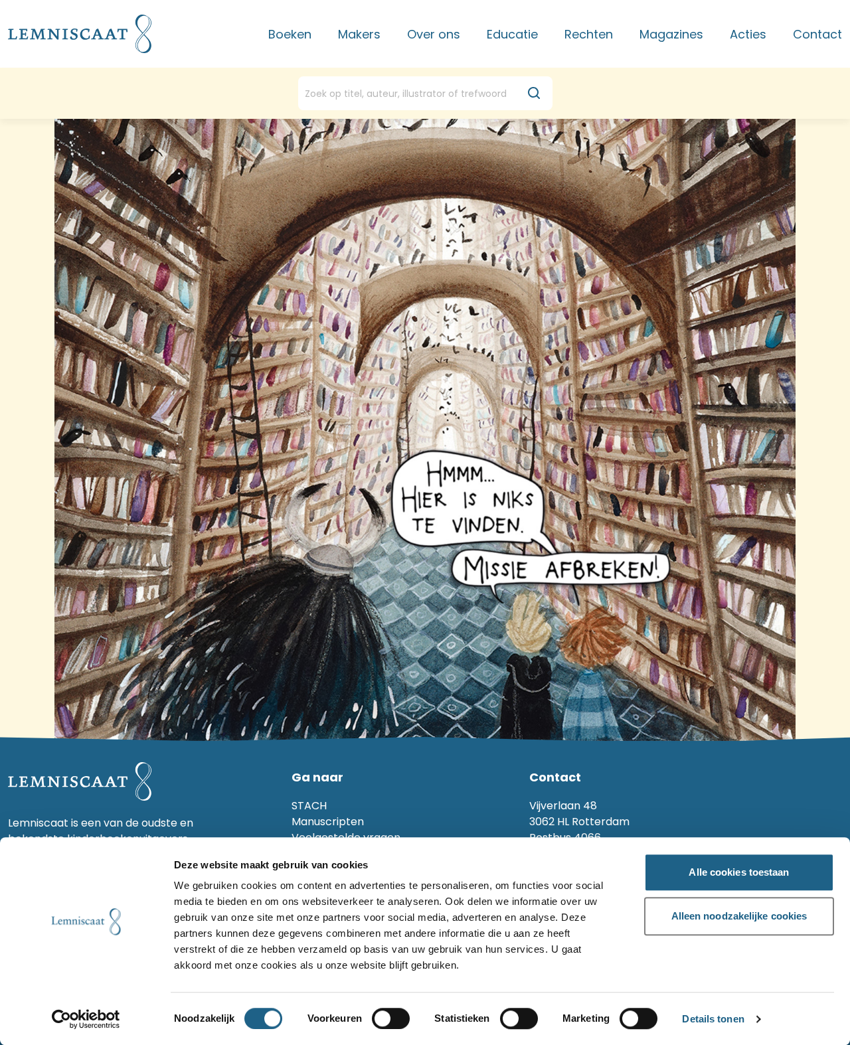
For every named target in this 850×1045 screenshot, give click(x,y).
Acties (748, 34)
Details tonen (713, 1019)
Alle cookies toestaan (739, 872)
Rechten (588, 34)
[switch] (391, 1018)
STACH (309, 805)
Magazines (671, 34)
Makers (359, 34)
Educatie (512, 34)
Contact (817, 34)
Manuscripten (328, 821)
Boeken (289, 34)
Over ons (433, 34)
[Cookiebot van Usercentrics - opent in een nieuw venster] (86, 1019)
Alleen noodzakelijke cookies (739, 916)
